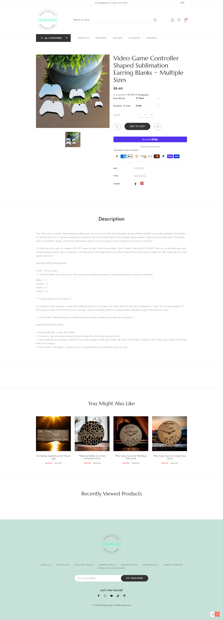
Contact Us (62, 564)
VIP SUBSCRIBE (134, 578)
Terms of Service (173, 564)
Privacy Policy (129, 564)
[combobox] (115, 19)
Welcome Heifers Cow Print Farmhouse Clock (92, 457)
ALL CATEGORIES (53, 38)
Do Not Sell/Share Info (111, 568)
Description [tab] (111, 218)
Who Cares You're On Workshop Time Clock (131, 457)
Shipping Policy (107, 564)
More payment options (150, 146)
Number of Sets (122, 106)
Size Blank (119, 98)
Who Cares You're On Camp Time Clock (169, 457)
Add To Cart (137, 126)
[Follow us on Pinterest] (142, 183)
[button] (150, 94)
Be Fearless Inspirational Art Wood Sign (53, 457)
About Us (46, 564)
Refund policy (151, 564)
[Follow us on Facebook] (135, 183)
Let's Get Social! (84, 564)
